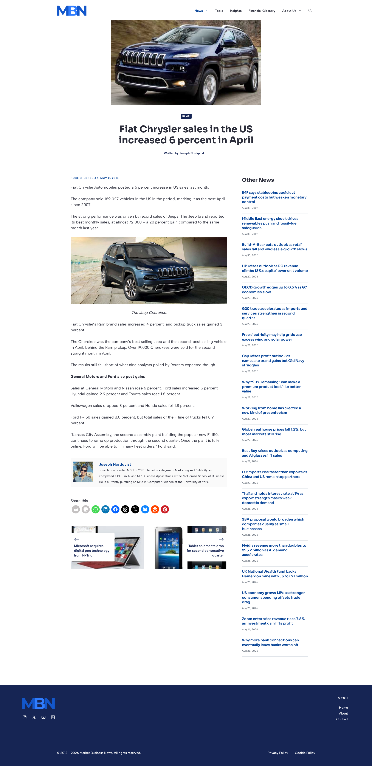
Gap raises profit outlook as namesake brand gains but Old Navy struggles (273, 360)
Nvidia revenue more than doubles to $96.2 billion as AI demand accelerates (274, 550)
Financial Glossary (261, 11)
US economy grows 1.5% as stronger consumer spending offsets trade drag (273, 597)
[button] (310, 11)
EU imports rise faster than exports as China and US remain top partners (274, 474)
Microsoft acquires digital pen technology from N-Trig (92, 551)
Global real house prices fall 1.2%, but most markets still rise (274, 431)
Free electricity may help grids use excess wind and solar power (272, 337)
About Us (289, 11)
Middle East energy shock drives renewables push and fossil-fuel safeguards (270, 223)
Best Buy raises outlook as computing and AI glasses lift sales (275, 453)
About (343, 713)
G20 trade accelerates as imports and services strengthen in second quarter (274, 313)
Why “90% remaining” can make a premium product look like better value (271, 387)
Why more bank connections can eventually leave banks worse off (270, 642)
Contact (342, 719)
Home (343, 708)
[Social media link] (24, 717)
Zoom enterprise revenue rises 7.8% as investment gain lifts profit (273, 621)
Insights (236, 11)
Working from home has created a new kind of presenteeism (271, 410)
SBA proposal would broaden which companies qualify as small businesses (273, 524)
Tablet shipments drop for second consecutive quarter (205, 551)
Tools (219, 11)
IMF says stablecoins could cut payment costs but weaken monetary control (274, 197)
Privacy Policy (278, 753)
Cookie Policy (305, 753)
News (199, 11)
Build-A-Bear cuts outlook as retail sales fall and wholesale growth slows (274, 247)
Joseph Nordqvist (192, 153)
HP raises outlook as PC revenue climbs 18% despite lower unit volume (275, 268)
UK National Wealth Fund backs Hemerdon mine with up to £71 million (275, 573)
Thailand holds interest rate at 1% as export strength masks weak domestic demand (273, 498)
